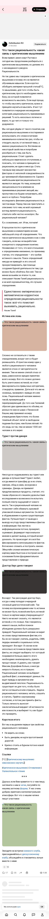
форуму (24, 788)
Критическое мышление (15, 767)
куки (19, 907)
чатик (23, 785)
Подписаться (40, 44)
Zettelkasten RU (16, 43)
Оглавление (35, 767)
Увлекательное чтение (13, 771)
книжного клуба (32, 850)
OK (42, 907)
